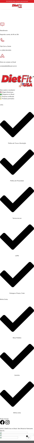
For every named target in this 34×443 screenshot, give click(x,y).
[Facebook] (2, 422)
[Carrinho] (32, 6)
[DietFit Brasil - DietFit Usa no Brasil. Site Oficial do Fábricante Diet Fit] (17, 6)
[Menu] (2, 6)
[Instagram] (7, 422)
